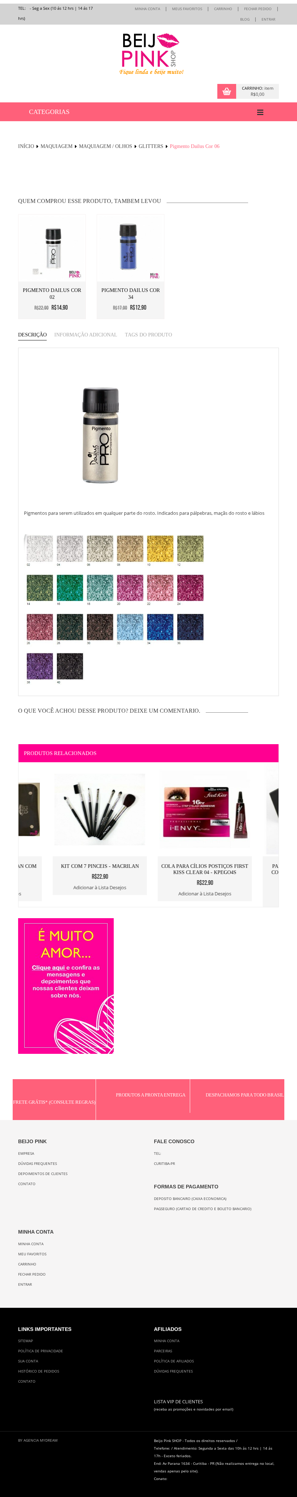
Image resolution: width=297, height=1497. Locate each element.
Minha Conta (147, 9)
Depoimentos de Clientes (42, 1173)
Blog (245, 19)
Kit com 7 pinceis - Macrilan (171, 866)
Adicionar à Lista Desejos (65, 894)
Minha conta (30, 1244)
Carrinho (223, 9)
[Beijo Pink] (148, 54)
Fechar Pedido (258, 9)
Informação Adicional (85, 335)
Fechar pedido (32, 1274)
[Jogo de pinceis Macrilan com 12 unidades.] (65, 768)
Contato (26, 1184)
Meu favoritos (32, 1254)
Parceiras (163, 1351)
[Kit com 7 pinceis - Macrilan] (170, 768)
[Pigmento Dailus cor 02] (52, 248)
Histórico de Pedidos (38, 1371)
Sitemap (25, 1341)
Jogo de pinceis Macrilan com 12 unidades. (65, 869)
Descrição (32, 335)
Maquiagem (56, 146)
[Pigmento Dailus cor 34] (130, 248)
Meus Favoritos (187, 9)
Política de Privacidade (40, 1351)
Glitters (151, 146)
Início (26, 146)
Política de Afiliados (174, 1361)
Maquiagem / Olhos (105, 146)
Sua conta (28, 1361)
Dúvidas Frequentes (37, 1163)
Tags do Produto (148, 335)
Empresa (26, 1153)
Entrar (268, 19)
